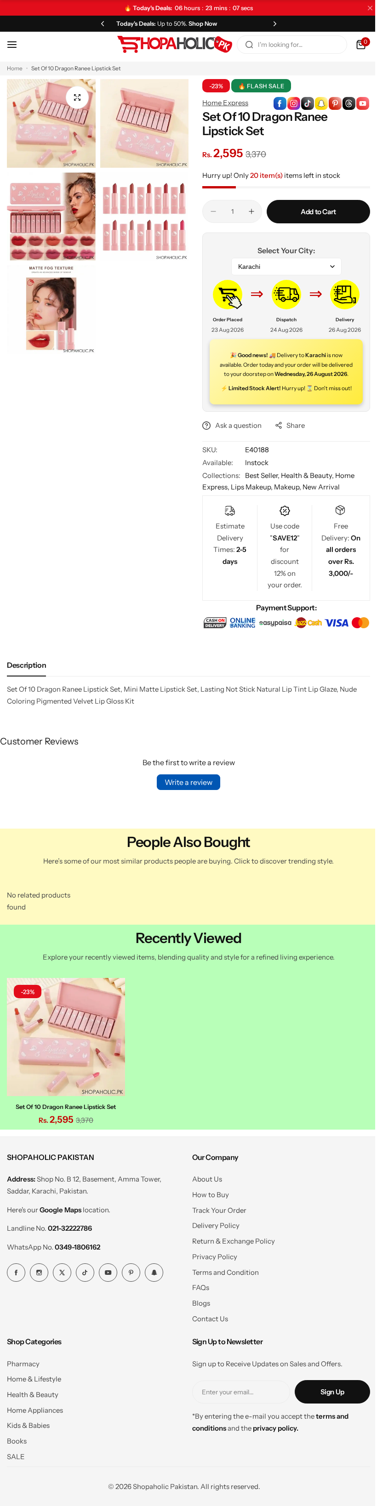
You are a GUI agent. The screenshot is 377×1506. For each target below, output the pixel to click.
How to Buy (206, 1213)
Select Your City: (281, 250)
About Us (203, 1197)
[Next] (269, 23)
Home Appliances (35, 1429)
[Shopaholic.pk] (167, 44)
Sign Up (325, 1410)
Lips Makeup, (249, 496)
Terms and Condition (221, 1291)
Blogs (197, 1322)
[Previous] (100, 23)
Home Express (222, 102)
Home (15, 68)
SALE (16, 1475)
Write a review (185, 803)
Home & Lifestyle (34, 1397)
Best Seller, (260, 484)
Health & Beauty (32, 1413)
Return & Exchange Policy (229, 1260)
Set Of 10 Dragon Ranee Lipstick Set (65, 1125)
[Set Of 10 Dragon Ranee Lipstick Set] (65, 1057)
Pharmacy (23, 1382)
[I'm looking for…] (242, 44)
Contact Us (206, 1337)
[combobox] (285, 44)
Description (26, 686)
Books (17, 1459)
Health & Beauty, (305, 484)
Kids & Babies (28, 1444)
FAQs (197, 1306)
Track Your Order (215, 1229)
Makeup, (285, 496)
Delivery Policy (212, 1244)
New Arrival (318, 496)
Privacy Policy (211, 1275)
